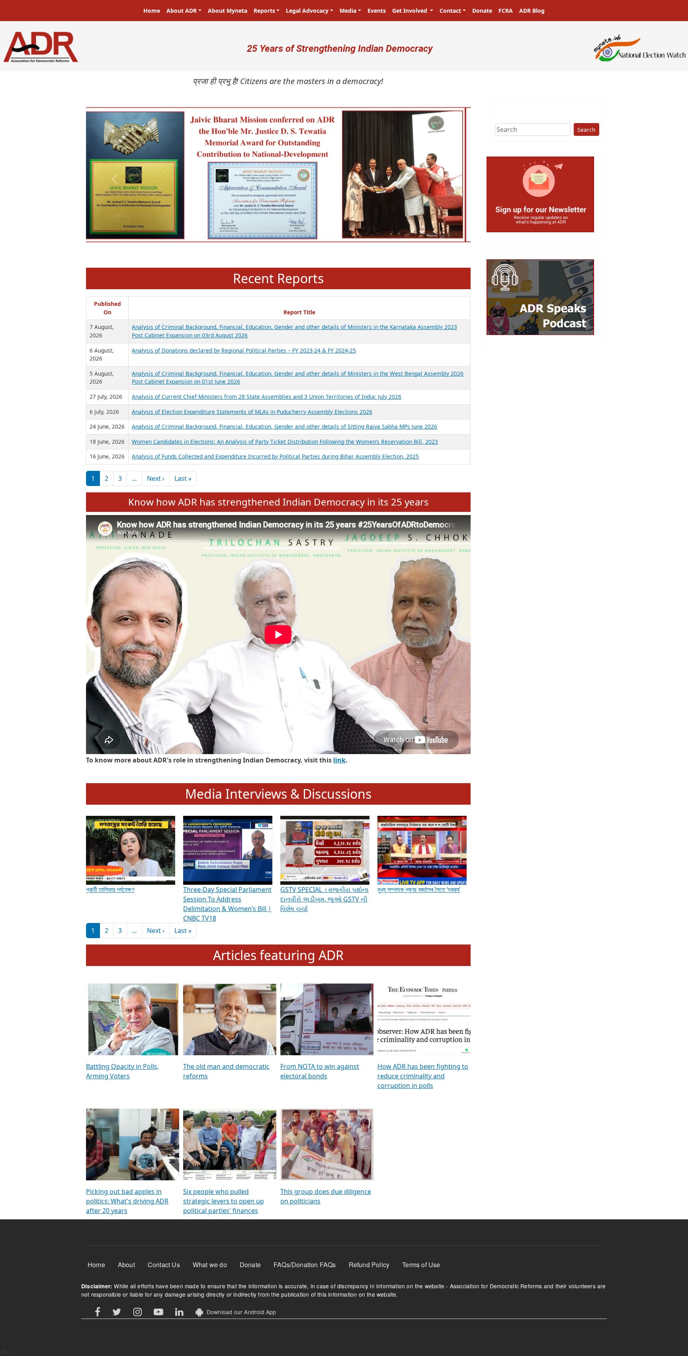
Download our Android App (239, 1312)
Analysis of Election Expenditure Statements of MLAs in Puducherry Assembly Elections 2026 (252, 411)
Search (586, 129)
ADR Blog (532, 10)
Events (376, 10)
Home (151, 10)
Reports (264, 10)
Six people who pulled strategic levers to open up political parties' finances (223, 1201)
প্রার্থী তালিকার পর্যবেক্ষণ (110, 889)
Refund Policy (369, 1264)
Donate (482, 10)
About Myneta (227, 10)
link (339, 760)
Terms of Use (421, 1264)
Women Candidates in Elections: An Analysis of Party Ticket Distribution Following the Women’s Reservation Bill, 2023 (285, 441)
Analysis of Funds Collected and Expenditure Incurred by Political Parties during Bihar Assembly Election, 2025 (275, 456)
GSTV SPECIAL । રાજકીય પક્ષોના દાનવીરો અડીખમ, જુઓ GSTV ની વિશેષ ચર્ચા (324, 899)
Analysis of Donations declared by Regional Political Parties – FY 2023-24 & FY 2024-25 (244, 350)
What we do (210, 1264)
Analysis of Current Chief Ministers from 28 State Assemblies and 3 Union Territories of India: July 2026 (266, 396)
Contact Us (164, 1264)
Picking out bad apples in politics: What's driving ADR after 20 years (127, 1201)
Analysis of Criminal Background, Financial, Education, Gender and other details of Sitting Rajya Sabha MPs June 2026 (284, 426)
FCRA (505, 10)
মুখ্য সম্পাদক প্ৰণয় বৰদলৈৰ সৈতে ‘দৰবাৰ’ (418, 889)
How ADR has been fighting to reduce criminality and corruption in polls (422, 1076)
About (126, 1264)
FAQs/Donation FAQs (305, 1264)
